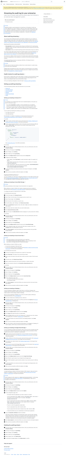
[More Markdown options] (51, 14)
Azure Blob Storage (9, 89)
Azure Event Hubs (9, 91)
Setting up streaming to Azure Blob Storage (14, 182)
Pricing (21, 454)
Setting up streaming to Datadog (11, 288)
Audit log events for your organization (21, 42)
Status (18, 454)
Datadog (7, 92)
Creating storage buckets (24, 341)
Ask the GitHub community (9, 448)
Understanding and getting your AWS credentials (13, 117)
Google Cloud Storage (10, 93)
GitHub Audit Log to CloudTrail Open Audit (29, 177)
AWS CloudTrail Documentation (13, 177)
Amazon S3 (8, 88)
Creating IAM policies (11, 142)
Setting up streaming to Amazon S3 (12, 97)
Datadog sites (20, 316)
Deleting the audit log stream (12, 425)
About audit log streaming (11, 36)
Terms (12, 454)
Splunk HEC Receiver (19, 378)
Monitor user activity (18, 4)
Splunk (7, 95)
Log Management (18, 295)
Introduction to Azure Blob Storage (18, 189)
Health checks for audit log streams (14, 74)
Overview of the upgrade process (38, 8)
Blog (29, 454)
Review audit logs (26, 4)
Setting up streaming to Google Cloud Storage (15, 327)
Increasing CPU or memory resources (15, 70)
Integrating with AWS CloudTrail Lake (11, 174)
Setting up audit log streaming (30, 80)
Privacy (15, 454)
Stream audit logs (32, 4)
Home (4, 4)
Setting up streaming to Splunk (11, 369)
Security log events (33, 42)
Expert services (25, 454)
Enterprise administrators (10, 4)
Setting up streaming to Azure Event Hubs (14, 235)
